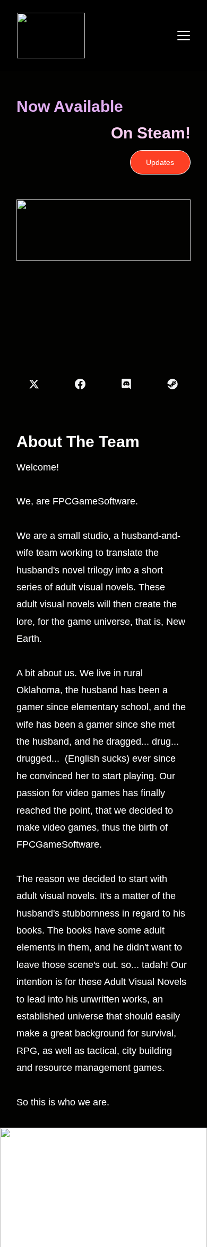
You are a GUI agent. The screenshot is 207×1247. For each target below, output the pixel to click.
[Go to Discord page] (131, 384)
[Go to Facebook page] (85, 384)
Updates (160, 162)
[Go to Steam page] (172, 384)
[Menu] (183, 35)
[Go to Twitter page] (39, 384)
